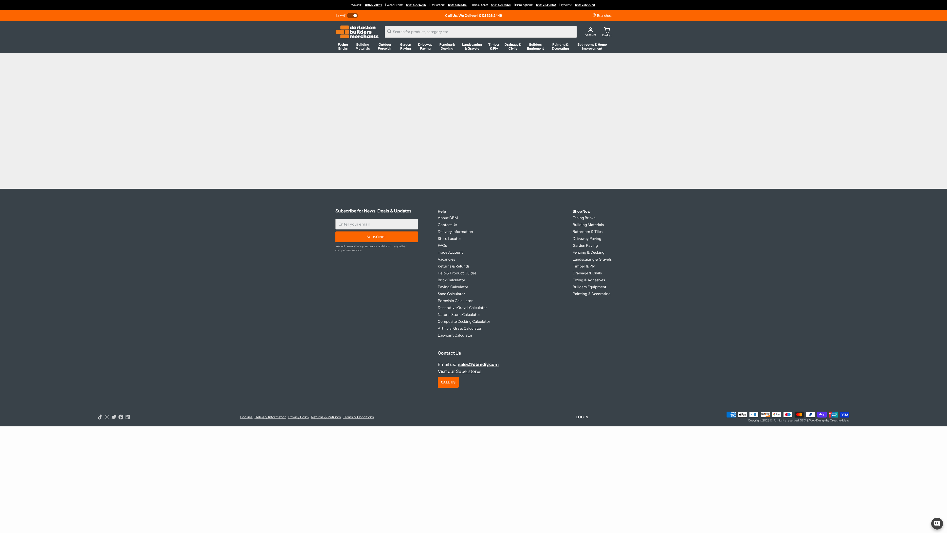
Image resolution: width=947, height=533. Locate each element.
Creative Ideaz (839, 420)
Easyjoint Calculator (455, 335)
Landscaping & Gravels (592, 259)
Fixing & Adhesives (589, 280)
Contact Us (447, 224)
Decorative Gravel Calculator (462, 307)
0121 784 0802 (546, 5)
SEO (803, 420)
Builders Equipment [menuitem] (535, 46)
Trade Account (450, 252)
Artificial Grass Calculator (460, 328)
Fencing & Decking (588, 252)
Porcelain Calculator (455, 300)
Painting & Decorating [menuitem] (560, 46)
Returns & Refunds (454, 266)
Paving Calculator (453, 287)
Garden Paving (585, 245)
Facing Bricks (584, 217)
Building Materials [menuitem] (363, 46)
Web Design (817, 420)
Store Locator (449, 238)
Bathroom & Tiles (587, 231)
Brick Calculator (451, 280)
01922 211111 (373, 5)
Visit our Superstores (459, 371)
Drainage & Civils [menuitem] (513, 46)
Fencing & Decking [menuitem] (447, 46)
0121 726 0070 (585, 5)
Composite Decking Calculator (464, 321)
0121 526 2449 (457, 5)
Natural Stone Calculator (459, 314)
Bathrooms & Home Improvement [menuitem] (592, 46)
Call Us (448, 382)
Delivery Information (455, 231)
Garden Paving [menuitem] (405, 46)
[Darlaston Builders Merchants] (357, 32)
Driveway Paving (587, 238)
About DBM (448, 217)
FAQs (442, 245)
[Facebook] (120, 417)
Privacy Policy (298, 417)
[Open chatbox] (937, 524)
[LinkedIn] (127, 417)
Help (442, 211)
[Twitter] (113, 417)
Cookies (246, 417)
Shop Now (581, 211)
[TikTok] (100, 417)
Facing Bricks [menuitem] (343, 46)
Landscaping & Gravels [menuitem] (472, 46)
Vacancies (446, 259)
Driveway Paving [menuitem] (425, 46)
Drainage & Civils (587, 273)
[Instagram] (107, 417)
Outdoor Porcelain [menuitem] (385, 46)
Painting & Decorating (592, 293)
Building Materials (588, 224)
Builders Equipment (589, 287)
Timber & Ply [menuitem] (493, 46)
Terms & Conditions (358, 417)
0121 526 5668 (500, 5)
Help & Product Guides (457, 273)
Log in (582, 417)
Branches (604, 15)
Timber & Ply (584, 266)
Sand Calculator (451, 293)
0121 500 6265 (416, 5)
